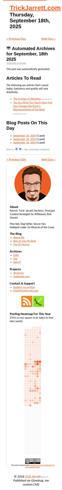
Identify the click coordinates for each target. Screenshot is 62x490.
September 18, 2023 (24, 139)
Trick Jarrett (33, 476)
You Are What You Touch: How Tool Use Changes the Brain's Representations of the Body (32, 106)
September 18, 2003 (24, 142)
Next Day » (48, 39)
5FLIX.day (18, 273)
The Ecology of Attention (27, 99)
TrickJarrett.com (35, 8)
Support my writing (24, 287)
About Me (18, 237)
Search (17, 262)
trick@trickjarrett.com (25, 290)
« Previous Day (16, 39)
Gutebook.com (21, 276)
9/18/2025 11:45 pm (16, 63)
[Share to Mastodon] (16, 149)
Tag (15, 258)
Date (16, 255)
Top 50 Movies (21, 244)
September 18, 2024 (24, 136)
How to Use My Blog (24, 241)
